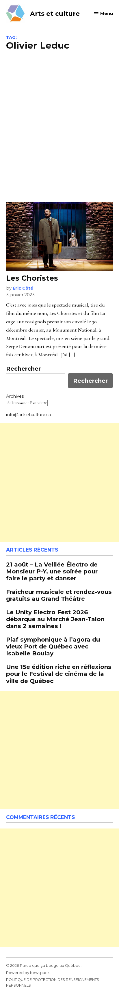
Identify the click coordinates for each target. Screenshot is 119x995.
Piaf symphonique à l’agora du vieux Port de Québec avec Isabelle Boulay (53, 646)
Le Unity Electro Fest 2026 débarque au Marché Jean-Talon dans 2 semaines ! (55, 619)
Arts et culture (55, 13)
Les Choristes (32, 278)
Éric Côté (23, 288)
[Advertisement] (59, 125)
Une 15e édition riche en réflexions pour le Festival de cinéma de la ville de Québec (58, 673)
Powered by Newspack (27, 973)
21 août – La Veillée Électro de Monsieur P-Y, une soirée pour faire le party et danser (52, 571)
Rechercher (23, 368)
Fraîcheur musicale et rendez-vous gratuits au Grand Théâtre (59, 595)
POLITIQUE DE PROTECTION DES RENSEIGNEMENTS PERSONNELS (52, 982)
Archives (15, 396)
